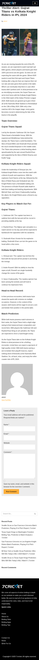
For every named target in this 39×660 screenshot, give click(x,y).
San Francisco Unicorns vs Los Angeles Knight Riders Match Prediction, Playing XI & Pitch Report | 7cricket (19, 544)
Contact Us (6, 638)
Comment (8, 452)
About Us (5, 616)
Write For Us (6, 643)
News (4, 641)
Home (4, 614)
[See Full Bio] (12, 400)
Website (7, 443)
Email (6, 434)
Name (6, 424)
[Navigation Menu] (35, 3)
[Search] (35, 514)
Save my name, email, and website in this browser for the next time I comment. (19, 485)
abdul (5, 21)
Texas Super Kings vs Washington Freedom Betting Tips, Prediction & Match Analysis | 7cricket (18, 535)
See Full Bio (6, 400)
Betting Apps (6, 622)
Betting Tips (6, 625)
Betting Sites (6, 619)
